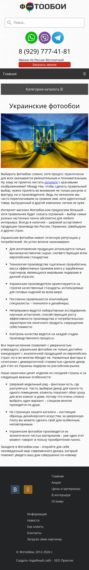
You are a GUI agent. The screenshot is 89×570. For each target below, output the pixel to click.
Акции (56, 482)
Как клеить (35, 527)
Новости (33, 520)
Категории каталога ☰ (44, 89)
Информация (37, 514)
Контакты (34, 533)
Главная (10, 73)
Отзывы (58, 501)
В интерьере (61, 495)
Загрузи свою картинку (44, 539)
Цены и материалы (66, 489)
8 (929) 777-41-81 (45, 51)
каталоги (51, 182)
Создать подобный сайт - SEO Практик (44, 560)
